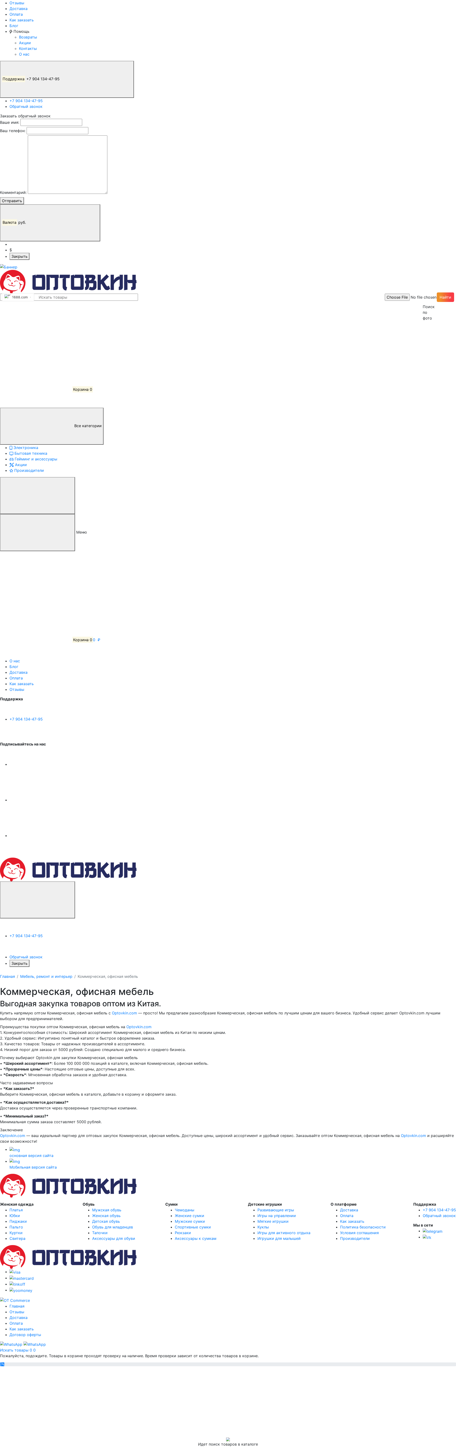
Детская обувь (106, 1221)
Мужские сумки (190, 1221)
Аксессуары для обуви (113, 1238)
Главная (7, 976)
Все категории (87, 425)
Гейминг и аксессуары (35, 459)
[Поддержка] (37, 899)
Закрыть (19, 256)
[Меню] (37, 495)
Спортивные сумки (193, 1227)
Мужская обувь (106, 1210)
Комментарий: (13, 192)
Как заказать (22, 20)
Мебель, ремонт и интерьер (46, 976)
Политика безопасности (363, 1227)
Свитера (17, 1238)
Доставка (19, 8)
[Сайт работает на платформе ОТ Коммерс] (15, 1300)
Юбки (15, 1215)
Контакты (28, 48)
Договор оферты (25, 1334)
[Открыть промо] (8, 266)
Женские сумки (189, 1215)
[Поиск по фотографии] (425, 297)
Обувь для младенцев (112, 1227)
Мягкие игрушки (273, 1221)
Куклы (263, 1227)
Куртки (16, 1232)
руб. (15, 222)
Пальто (16, 1227)
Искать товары (15, 1350)
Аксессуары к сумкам (195, 1238)
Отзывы (17, 2)
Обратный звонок (26, 106)
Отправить (12, 200)
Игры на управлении (276, 1215)
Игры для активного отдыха (283, 1232)
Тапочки (100, 1232)
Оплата (16, 14)
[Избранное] (35, 353)
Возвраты (28, 37)
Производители (28, 470)
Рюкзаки (183, 1232)
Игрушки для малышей (279, 1238)
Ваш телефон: (12, 130)
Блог (14, 25)
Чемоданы (184, 1210)
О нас (24, 54)
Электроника (25, 447)
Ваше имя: (9, 122)
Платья (16, 1210)
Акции (25, 42)
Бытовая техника (30, 453)
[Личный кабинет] (35, 318)
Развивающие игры (275, 1210)
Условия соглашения (359, 1232)
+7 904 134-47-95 (32, 78)
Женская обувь (106, 1215)
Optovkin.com (124, 1013)
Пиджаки (18, 1221)
